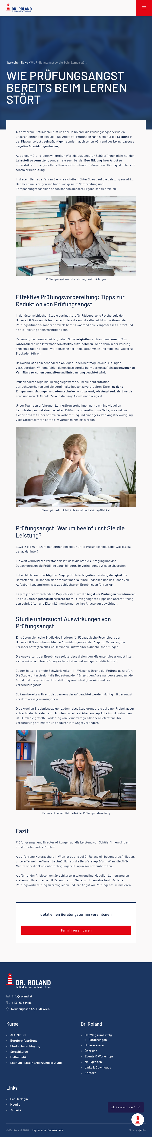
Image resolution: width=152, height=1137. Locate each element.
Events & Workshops (99, 1056)
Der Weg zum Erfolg (98, 1035)
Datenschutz (55, 1130)
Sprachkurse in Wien (68, 875)
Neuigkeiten (93, 1062)
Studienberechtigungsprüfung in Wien (65, 866)
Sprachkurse (19, 1051)
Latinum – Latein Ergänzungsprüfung (36, 1062)
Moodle (15, 1104)
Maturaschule (44, 132)
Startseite (12, 62)
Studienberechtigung (25, 1046)
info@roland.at (22, 996)
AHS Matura (18, 1035)
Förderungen (98, 1039)
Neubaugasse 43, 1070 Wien (30, 1009)
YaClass (15, 1110)
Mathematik (18, 1057)
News (24, 62)
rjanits (142, 1130)
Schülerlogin (19, 1099)
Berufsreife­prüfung (24, 1040)
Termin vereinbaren (76, 930)
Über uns (91, 1051)
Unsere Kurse (94, 1045)
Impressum (39, 1130)
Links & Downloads (98, 1067)
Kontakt (90, 1073)
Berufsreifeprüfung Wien (97, 861)
